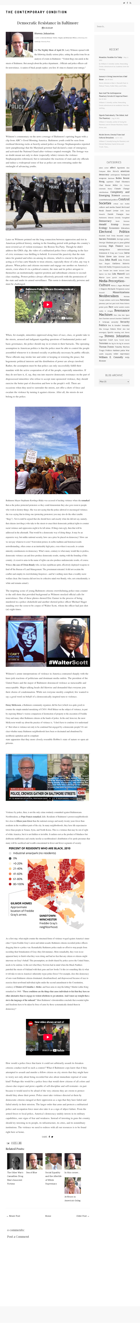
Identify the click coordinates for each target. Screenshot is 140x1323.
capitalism (109, 182)
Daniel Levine (112, 210)
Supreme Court (106, 340)
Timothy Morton (122, 347)
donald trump (108, 224)
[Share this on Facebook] (49, 1137)
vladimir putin (119, 350)
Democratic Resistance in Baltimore (47, 22)
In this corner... (72, 1172)
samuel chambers (116, 319)
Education (125, 228)
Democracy (105, 221)
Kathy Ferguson (114, 267)
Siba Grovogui (104, 329)
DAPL (122, 211)
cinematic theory (105, 189)
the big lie (112, 344)
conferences (125, 196)
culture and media (107, 207)
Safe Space (125, 315)
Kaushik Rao (125, 267)
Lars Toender (104, 271)
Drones (126, 224)
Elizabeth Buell (104, 236)
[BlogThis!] (15, 1143)
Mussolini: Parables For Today (110, 57)
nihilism (107, 300)
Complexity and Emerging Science (114, 194)
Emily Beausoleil (117, 236)
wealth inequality (105, 354)
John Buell (111, 260)
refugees (110, 311)
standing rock (119, 333)
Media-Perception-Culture (112, 283)
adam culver (104, 168)
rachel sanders (119, 307)
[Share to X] (17, 1143)
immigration (104, 249)
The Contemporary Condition (36, 12)
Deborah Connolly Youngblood (118, 218)
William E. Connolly (111, 357)
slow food (126, 329)
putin (106, 307)
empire (127, 236)
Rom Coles (117, 315)
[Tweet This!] (52, 1137)
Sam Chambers (104, 319)
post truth (115, 304)
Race (111, 307)
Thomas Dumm (106, 347)
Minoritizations (121, 292)
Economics (114, 228)
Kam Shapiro (104, 264)
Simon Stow (115, 329)
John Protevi (123, 260)
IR (108, 253)
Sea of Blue (31, 1172)
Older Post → (82, 1216)
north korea (115, 300)
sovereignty (103, 333)
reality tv (102, 311)
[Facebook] (127, 3)
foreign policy (123, 239)
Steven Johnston (117, 336)
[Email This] (12, 1143)
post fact (109, 304)
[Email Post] (8, 1143)
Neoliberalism (109, 296)
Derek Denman (122, 221)
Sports (110, 332)
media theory (124, 278)
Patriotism (124, 300)
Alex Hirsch (113, 171)
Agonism (121, 168)
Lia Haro (108, 274)
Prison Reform (124, 304)
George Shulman (106, 242)
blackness (111, 178)
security (114, 322)
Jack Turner (119, 253)
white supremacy (121, 354)
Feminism (111, 239)
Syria (116, 340)
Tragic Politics (105, 350)
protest (101, 307)
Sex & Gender (114, 325)
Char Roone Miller (108, 185)
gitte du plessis (119, 243)
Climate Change (121, 188)
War (127, 350)
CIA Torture (124, 185)
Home (48, 1216)
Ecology (103, 228)
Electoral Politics (114, 232)
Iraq (112, 253)
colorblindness (103, 192)
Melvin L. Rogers (116, 286)
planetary (102, 304)
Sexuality (125, 325)
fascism (102, 239)
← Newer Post (13, 1216)
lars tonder (114, 271)
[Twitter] (124, 3)
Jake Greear (119, 256)
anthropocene (115, 175)
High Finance (116, 246)
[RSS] (130, 3)
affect (113, 167)
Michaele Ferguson (116, 289)
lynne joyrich (112, 278)
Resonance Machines (114, 312)
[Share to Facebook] (20, 1143)
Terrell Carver (124, 340)
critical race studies (121, 204)
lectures (121, 271)
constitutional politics (108, 200)
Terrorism (103, 343)
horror (127, 246)
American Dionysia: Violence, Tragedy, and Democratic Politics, (59, 38)
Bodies (119, 178)
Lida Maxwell (118, 274)
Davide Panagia (115, 214)
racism (127, 307)
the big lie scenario (122, 344)
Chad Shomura (122, 182)
